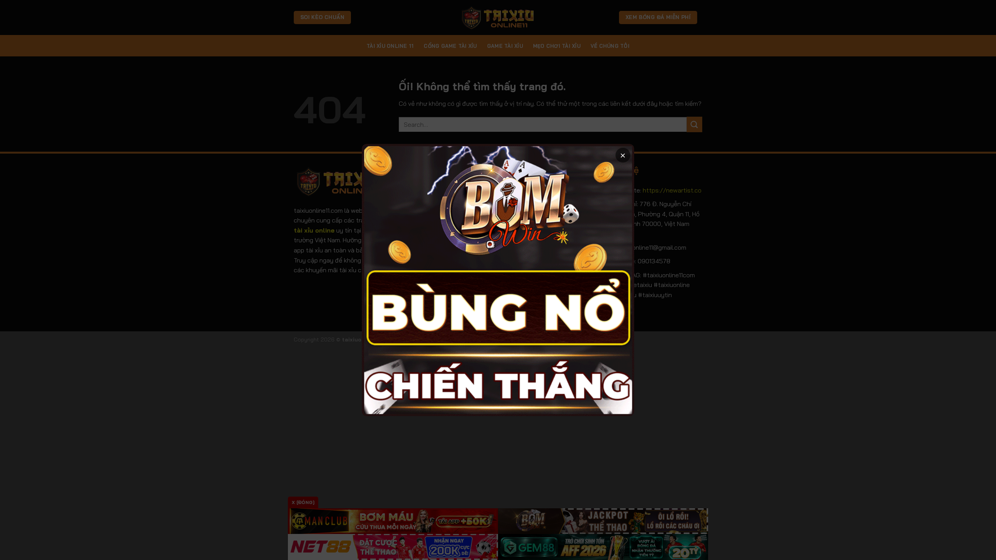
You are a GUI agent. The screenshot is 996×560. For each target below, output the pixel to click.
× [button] (623, 155)
